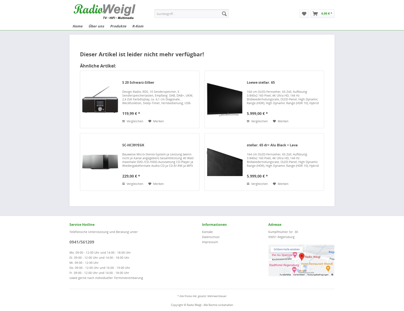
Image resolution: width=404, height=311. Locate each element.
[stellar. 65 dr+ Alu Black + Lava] (225, 162)
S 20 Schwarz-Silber (138, 82)
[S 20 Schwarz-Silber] (100, 99)
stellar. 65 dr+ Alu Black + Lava (272, 145)
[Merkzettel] (304, 13)
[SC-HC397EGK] (100, 162)
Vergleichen (134, 121)
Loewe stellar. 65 (261, 82)
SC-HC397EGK (133, 145)
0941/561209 (81, 242)
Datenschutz (211, 237)
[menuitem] (191, 13)
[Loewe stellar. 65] (225, 99)
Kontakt (207, 232)
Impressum (210, 242)
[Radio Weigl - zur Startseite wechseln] (105, 11)
